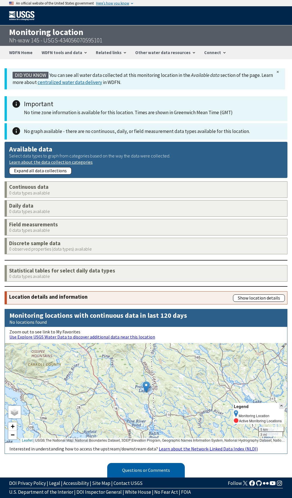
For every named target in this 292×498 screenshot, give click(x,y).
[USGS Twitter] (245, 485)
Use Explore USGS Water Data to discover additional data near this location (82, 337)
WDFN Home (21, 52)
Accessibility (76, 483)
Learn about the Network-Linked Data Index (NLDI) (208, 449)
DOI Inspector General (99, 492)
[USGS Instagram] (279, 485)
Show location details (259, 298)
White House (138, 492)
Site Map (101, 483)
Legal (54, 483)
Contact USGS (128, 483)
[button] (146, 387)
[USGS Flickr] (265, 485)
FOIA (186, 492)
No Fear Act (166, 492)
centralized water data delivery (70, 82)
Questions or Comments (146, 470)
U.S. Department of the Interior (41, 492)
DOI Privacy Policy (27, 483)
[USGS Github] (259, 485)
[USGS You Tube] (272, 485)
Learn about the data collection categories (51, 162)
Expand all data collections (40, 170)
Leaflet (27, 440)
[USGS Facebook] (252, 485)
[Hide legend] (281, 406)
